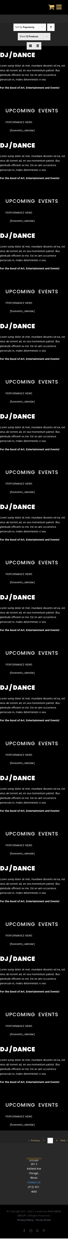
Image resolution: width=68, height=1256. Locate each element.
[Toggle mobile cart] (51, 7)
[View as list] (37, 45)
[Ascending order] (50, 27)
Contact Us (33, 1182)
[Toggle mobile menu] (59, 7)
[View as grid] (30, 45)
